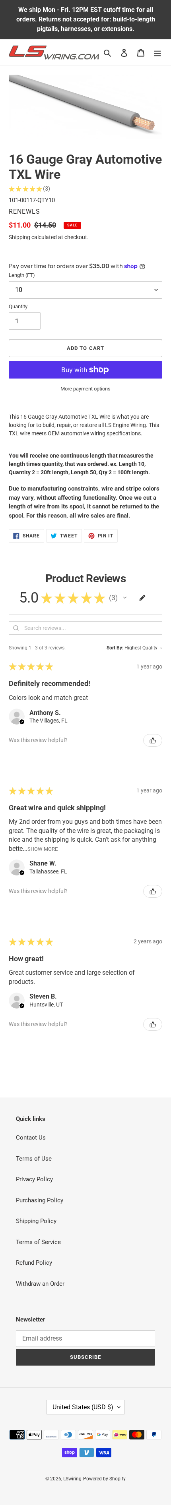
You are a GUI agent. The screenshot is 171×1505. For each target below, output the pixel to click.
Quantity (18, 306)
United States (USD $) (82, 1407)
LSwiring (72, 1479)
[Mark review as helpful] (152, 740)
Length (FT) (22, 275)
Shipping (19, 237)
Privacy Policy (34, 1179)
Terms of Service (38, 1242)
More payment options (85, 389)
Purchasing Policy (39, 1200)
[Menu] (157, 52)
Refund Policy (34, 1262)
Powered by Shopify (104, 1479)
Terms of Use (34, 1158)
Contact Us (31, 1137)
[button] (125, 598)
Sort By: (115, 648)
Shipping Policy (36, 1221)
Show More (42, 849)
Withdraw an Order (40, 1283)
